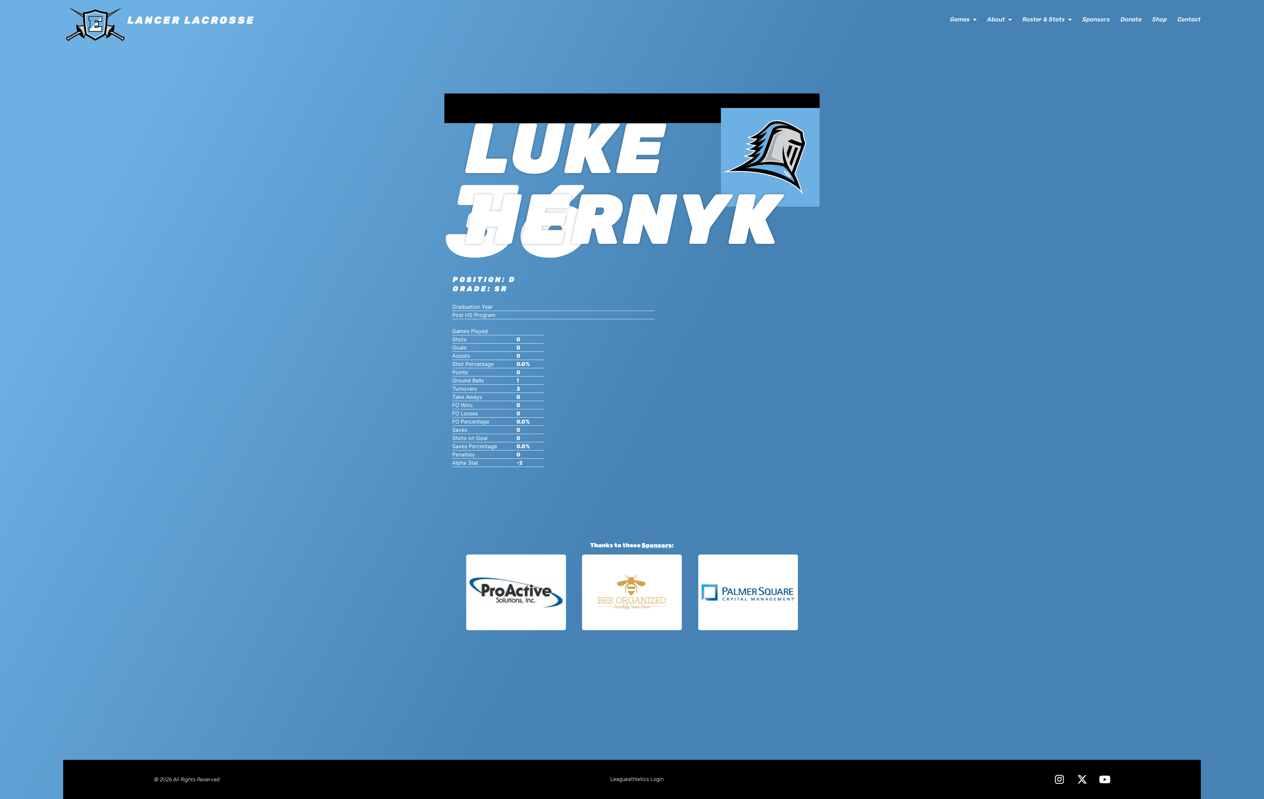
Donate (1131, 19)
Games (960, 19)
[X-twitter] (1082, 779)
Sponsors (1096, 19)
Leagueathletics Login (637, 779)
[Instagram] (1059, 779)
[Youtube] (1105, 779)
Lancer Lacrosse (191, 20)
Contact (1189, 19)
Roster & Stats (1043, 19)
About (996, 19)
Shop (1159, 19)
